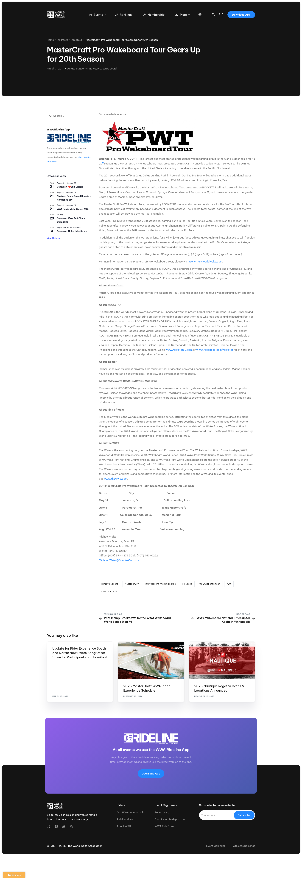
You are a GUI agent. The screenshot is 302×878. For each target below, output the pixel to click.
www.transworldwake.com (205, 261)
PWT (229, 584)
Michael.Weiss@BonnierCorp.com (119, 560)
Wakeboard (110, 68)
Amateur (72, 68)
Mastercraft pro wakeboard (160, 584)
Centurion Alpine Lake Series (72, 231)
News (92, 68)
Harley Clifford (109, 584)
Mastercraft (132, 584)
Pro (99, 68)
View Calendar (54, 237)
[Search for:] (69, 116)
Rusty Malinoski (109, 591)
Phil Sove (187, 584)
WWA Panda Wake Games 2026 (73, 208)
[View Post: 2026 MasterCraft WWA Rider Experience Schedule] (151, 660)
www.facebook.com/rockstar (214, 349)
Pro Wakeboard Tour (209, 584)
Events (83, 68)
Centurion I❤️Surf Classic (70, 186)
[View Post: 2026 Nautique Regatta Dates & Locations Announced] (222, 660)
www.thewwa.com (115, 478)
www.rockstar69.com (179, 349)
